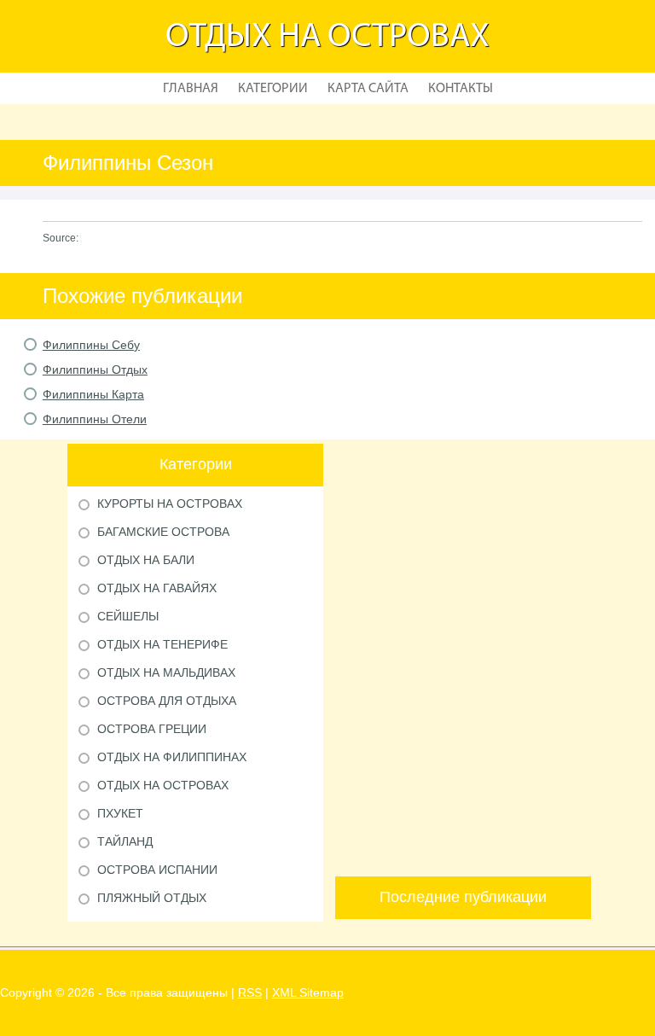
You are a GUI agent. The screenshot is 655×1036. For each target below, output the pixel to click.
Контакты (460, 89)
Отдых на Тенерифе (162, 644)
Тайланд (125, 841)
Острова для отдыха (166, 700)
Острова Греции (151, 729)
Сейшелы (128, 616)
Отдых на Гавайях (157, 588)
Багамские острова (163, 531)
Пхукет (120, 813)
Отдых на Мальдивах (166, 672)
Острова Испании (157, 869)
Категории (273, 89)
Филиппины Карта (93, 394)
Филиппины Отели (95, 419)
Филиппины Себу (91, 345)
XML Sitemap (308, 992)
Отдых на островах (327, 37)
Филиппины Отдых (95, 369)
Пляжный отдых (151, 898)
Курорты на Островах (169, 503)
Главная (190, 89)
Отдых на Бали (145, 560)
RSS (250, 992)
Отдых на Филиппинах (171, 757)
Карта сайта (368, 89)
